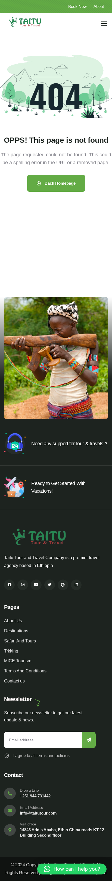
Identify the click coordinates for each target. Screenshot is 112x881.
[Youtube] (36, 585)
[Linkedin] (76, 585)
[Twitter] (49, 585)
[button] (105, 361)
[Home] (25, 22)
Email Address (31, 807)
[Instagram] (22, 585)
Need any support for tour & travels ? (69, 443)
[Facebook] (9, 585)
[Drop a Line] (10, 793)
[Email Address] (10, 810)
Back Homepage (59, 183)
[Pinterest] (63, 585)
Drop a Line (29, 790)
